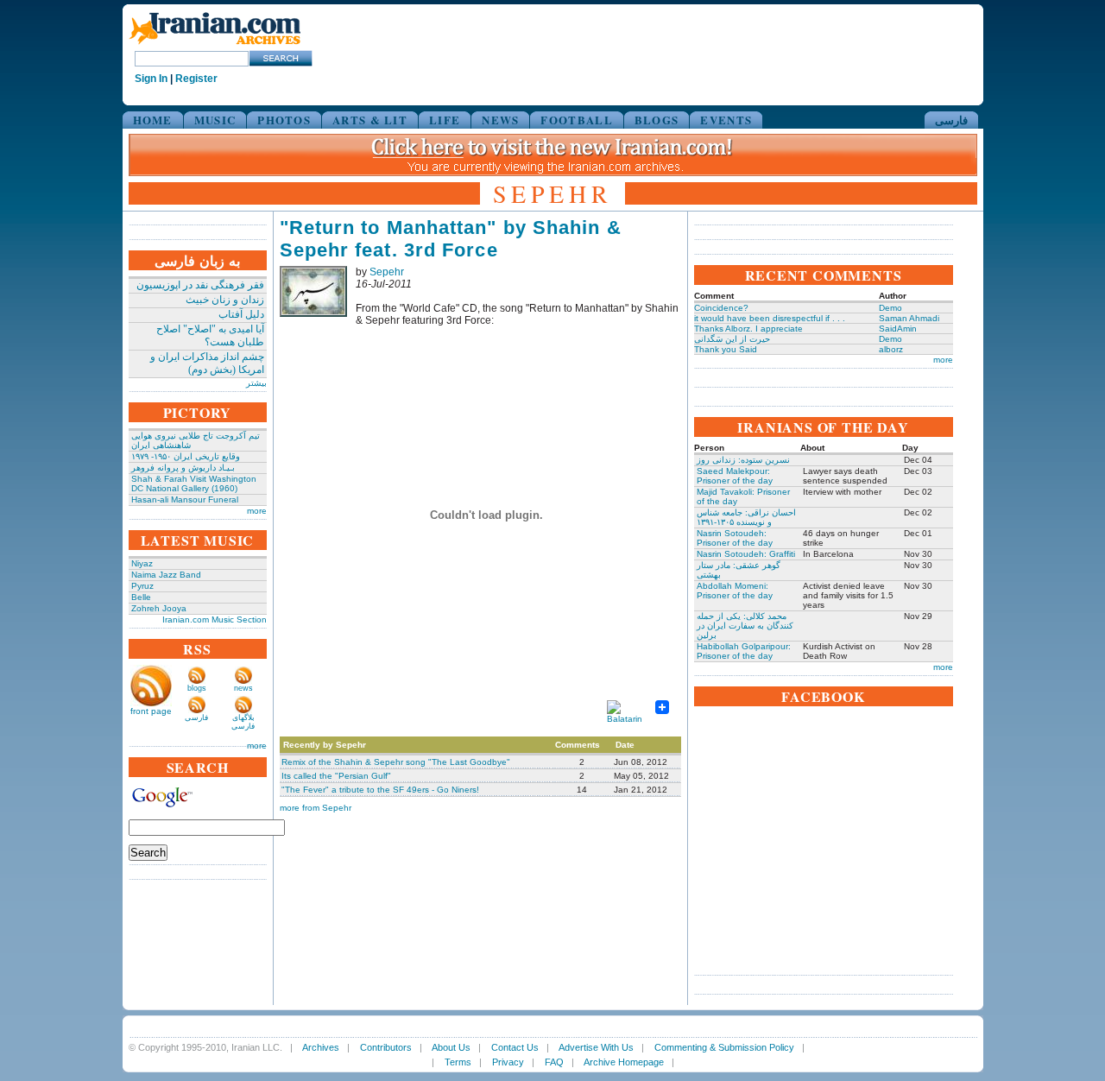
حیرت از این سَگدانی (732, 339)
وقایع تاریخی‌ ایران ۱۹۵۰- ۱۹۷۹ (185, 456)
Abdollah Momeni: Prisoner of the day (735, 590)
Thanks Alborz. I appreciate (748, 328)
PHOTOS (284, 119)
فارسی (951, 119)
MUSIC (215, 119)
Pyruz (142, 586)
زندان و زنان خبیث (225, 300)
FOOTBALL (576, 119)
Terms (458, 1062)
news (243, 688)
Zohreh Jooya (158, 608)
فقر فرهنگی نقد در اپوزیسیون (200, 285)
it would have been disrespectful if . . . (769, 318)
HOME (153, 119)
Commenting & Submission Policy (724, 1047)
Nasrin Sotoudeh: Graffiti (746, 554)
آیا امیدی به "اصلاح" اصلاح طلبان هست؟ (210, 335)
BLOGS (657, 119)
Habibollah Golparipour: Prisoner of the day (744, 651)
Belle (141, 597)
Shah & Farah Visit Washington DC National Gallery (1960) (193, 483)
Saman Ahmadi (909, 318)
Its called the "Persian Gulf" (336, 776)
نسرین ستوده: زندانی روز (743, 460)
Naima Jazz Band (166, 574)
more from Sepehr (315, 807)
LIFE (444, 119)
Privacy (508, 1062)
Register (196, 79)
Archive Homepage (624, 1062)
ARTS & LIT (369, 119)
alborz (891, 349)
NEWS (500, 119)
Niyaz (142, 563)
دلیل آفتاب (241, 314)
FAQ (554, 1062)
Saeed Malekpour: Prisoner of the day (735, 475)
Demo (890, 308)
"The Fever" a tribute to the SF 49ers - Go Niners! (380, 789)
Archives (320, 1047)
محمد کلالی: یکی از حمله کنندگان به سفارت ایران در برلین (745, 625)
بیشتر (256, 383)
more (257, 510)
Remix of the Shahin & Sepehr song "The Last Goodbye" (395, 762)
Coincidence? (721, 308)
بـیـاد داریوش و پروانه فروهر (183, 467)
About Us (451, 1047)
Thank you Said (725, 349)
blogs (196, 688)
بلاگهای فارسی (243, 721)
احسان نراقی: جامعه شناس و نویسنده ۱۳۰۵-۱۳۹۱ (746, 517)
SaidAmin (898, 328)
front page (151, 711)
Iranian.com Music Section (214, 619)
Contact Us (515, 1047)
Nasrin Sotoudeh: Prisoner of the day (735, 537)
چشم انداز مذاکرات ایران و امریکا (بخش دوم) (207, 363)
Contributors (386, 1047)
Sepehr (386, 272)
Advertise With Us (596, 1047)
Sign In (151, 79)
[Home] (215, 45)
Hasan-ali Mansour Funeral (184, 499)
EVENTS (726, 119)
